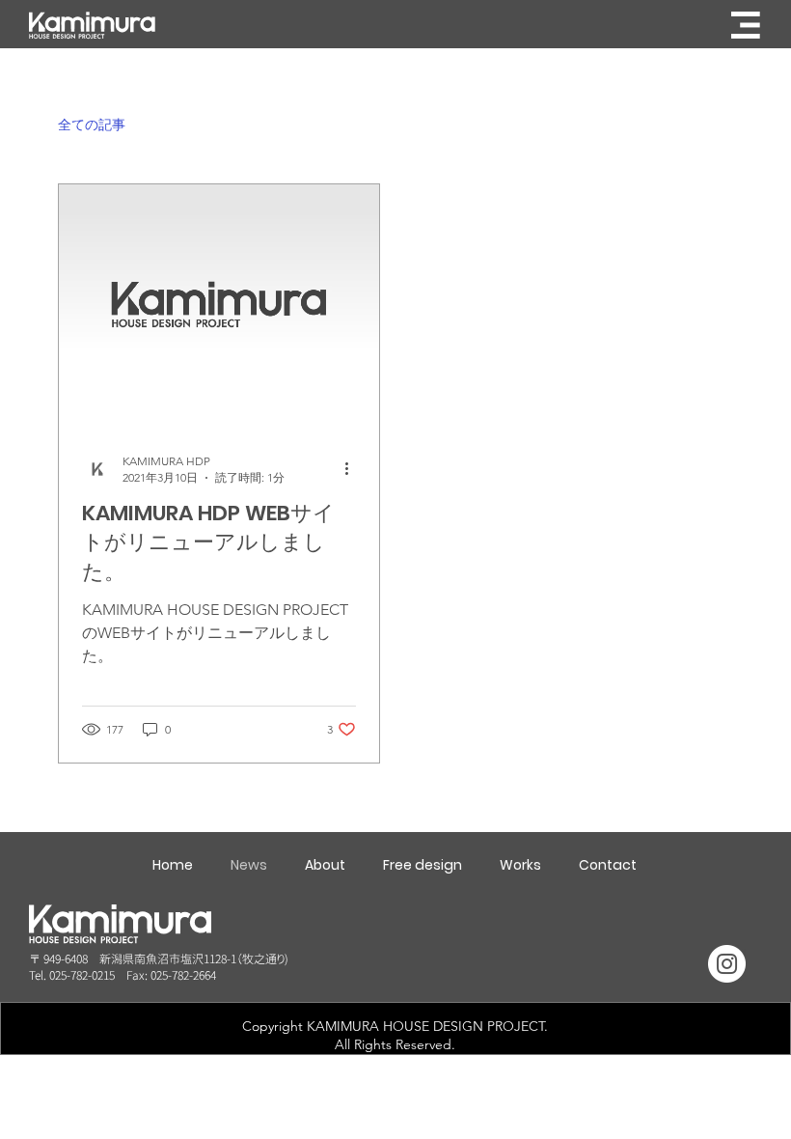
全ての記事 (91, 124)
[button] (745, 25)
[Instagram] (727, 964)
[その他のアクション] (353, 469)
